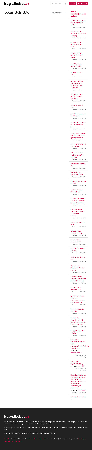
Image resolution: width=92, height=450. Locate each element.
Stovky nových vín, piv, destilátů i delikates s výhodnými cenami (78, 135)
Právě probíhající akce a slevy (78, 13)
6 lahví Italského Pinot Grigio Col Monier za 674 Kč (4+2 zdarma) (78, 200)
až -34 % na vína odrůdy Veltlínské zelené (76, 55)
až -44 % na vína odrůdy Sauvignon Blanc (77, 44)
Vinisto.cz (75, 27)
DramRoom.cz (79, 355)
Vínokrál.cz (75, 392)
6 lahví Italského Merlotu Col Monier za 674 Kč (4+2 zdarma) (78, 279)
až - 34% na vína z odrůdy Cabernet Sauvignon (77, 96)
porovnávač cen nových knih (36, 439)
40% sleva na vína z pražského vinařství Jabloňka (77, 155)
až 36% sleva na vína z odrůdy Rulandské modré (78, 23)
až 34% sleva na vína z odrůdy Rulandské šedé (78, 125)
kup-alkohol (16, 3)
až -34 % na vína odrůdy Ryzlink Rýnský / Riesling (78, 33)
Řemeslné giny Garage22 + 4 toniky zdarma (77, 268)
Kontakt (7, 439)
